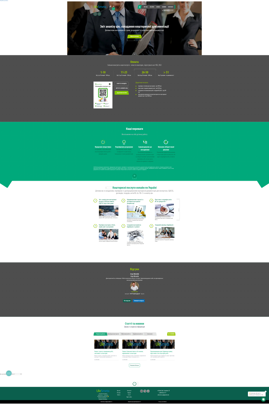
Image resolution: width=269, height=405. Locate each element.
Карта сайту (129, 397)
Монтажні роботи (126, 334)
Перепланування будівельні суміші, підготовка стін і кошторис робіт (161, 352)
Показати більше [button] (134, 365)
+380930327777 (167, 11)
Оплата (158, 7)
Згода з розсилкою (162, 401)
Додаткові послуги (122, 93)
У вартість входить (122, 83)
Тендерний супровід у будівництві (164, 225)
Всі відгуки (127, 301)
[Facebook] (95, 14)
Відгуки (129, 392)
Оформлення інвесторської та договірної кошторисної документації (135, 201)
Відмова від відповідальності (134, 401)
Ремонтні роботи (100, 334)
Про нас (146, 7)
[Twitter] (99, 14)
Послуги (152, 7)
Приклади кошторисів (113, 334)
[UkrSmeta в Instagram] (148, 391)
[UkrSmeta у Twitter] (144, 391)
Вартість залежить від (122, 88)
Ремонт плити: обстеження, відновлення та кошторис (132, 352)
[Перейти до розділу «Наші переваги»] (134, 54)
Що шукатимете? (3, 374)
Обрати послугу (134, 36)
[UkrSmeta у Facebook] (141, 391)
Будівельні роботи (138, 334)
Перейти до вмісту (4, 0)
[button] (8, 373)
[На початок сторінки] (134, 384)
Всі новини (171, 334)
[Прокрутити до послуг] (134, 176)
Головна (140, 7)
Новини (164, 7)
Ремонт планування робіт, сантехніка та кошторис (103, 352)
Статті (129, 395)
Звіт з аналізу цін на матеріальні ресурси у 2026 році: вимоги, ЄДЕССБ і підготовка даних (107, 201)
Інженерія (149, 334)
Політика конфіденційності (106, 401)
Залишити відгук (139, 301)
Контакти (170, 7)
